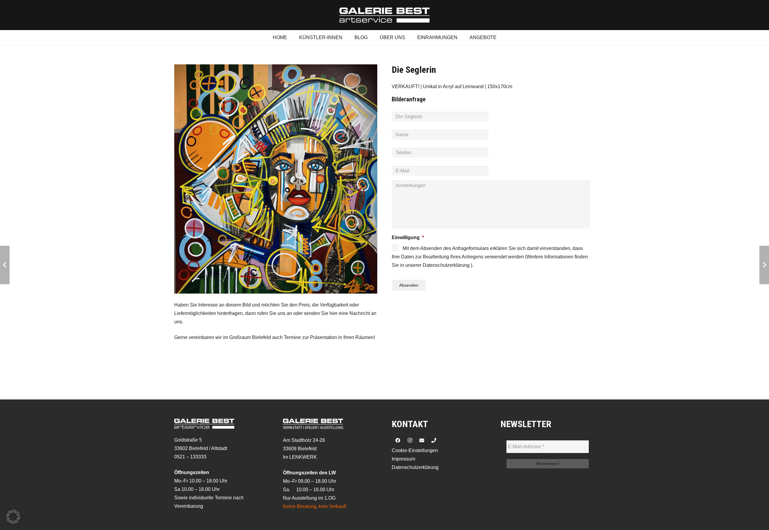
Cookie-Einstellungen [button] (415, 450)
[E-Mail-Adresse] (422, 440)
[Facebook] (398, 440)
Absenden (408, 285)
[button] (13, 517)
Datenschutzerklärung (415, 467)
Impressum (403, 458)
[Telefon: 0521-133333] (434, 440)
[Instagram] (410, 440)
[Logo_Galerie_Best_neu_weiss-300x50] (384, 15)
